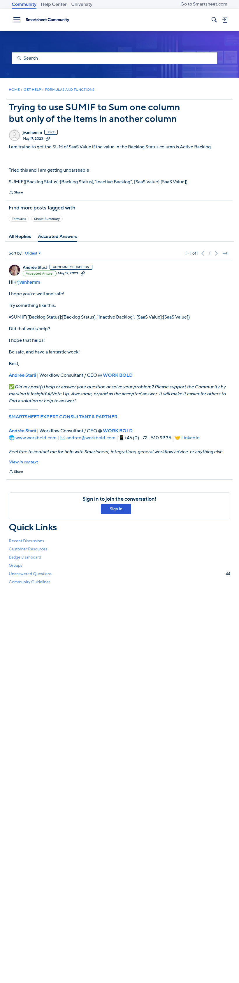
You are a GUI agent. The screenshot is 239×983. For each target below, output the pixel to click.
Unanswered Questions (119, 574)
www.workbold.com (36, 438)
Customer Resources (28, 549)
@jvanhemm (27, 282)
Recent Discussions (26, 541)
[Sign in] (224, 20)
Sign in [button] (116, 509)
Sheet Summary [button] (47, 218)
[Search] (214, 20)
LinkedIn (190, 438)
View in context (23, 462)
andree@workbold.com (90, 438)
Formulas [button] (19, 218)
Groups (15, 565)
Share (16, 193)
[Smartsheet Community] (47, 19)
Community (24, 4)
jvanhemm (32, 132)
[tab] (19, 236)
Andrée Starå (35, 267)
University (81, 4)
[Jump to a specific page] (225, 253)
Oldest (31, 253)
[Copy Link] (47, 138)
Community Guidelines (29, 582)
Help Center (54, 4)
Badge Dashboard (25, 557)
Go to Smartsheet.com (203, 4)
